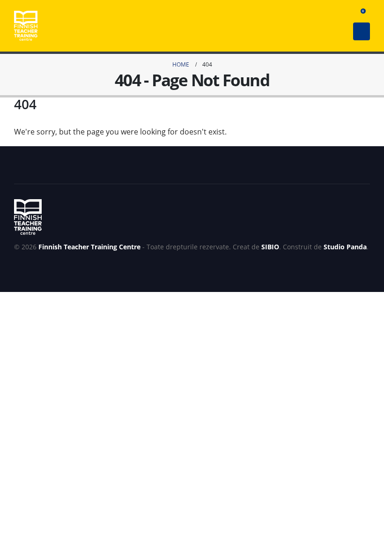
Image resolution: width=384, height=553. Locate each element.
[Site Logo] (25, 26)
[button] (344, 13)
